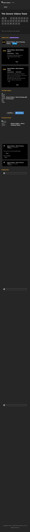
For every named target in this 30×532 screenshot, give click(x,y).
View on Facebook (6, 155)
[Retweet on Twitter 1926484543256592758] (10, 85)
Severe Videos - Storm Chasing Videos (15, 50)
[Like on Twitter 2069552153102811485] (13, 62)
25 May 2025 (18, 71)
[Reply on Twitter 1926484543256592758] (8, 85)
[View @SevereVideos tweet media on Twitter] (8, 58)
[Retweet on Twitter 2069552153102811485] (10, 62)
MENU (5, 7)
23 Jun (17, 53)
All (2, 18)
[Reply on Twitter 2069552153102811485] (8, 62)
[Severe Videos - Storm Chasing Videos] (5, 123)
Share (6, 157)
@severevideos (10, 53)
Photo (7, 153)
